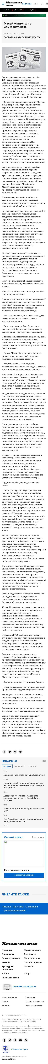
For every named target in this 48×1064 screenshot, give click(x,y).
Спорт (27, 973)
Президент (8, 950)
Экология (29, 966)
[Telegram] (15, 752)
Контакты (18, 906)
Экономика (30, 954)
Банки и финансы (11, 958)
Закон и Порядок (33, 962)
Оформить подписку (24, 875)
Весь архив (38, 837)
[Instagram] (26, 1040)
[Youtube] (20, 1040)
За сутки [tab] (7, 766)
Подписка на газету (33, 1006)
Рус (34, 4)
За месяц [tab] (32, 766)
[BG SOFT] (14, 1058)
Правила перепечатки (14, 910)
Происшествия (32, 958)
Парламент (8, 954)
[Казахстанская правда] (14, 3)
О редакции (31, 906)
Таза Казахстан (10, 977)
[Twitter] (10, 752)
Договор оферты (9, 997)
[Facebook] (4, 752)
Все (44, 761)
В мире (5, 973)
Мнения (6, 962)
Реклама (7, 906)
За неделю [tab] (20, 766)
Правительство (32, 950)
